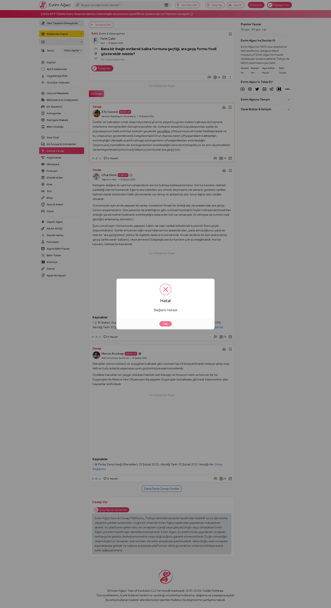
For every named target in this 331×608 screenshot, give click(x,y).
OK (166, 324)
